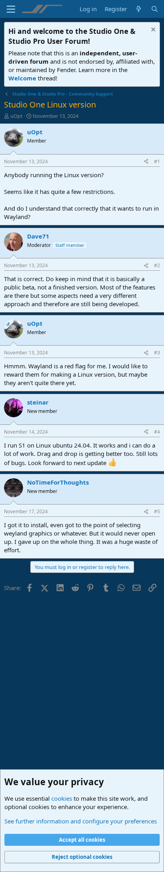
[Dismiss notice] (152, 30)
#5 (157, 511)
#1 (157, 161)
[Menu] (11, 9)
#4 (157, 431)
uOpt (16, 115)
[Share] (146, 161)
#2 (157, 265)
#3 (157, 352)
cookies (61, 798)
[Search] (154, 9)
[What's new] (138, 9)
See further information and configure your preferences (80, 821)
